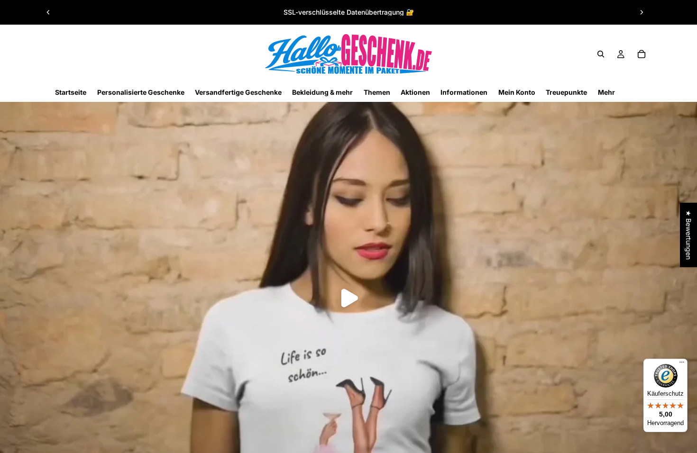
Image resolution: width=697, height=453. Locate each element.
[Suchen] (600, 54)
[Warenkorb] (641, 54)
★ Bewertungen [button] (689, 235)
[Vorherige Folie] (48, 12)
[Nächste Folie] (641, 12)
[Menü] (682, 364)
